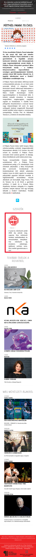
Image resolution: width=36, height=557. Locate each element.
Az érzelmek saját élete (12, 290)
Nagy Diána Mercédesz (10, 267)
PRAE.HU (10, 21)
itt (11, 193)
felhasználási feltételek (18, 538)
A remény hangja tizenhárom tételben (17, 351)
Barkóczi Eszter (8, 430)
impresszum (4, 538)
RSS (3, 536)
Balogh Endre (8, 298)
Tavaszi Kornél (8, 398)
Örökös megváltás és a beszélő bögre (17, 517)
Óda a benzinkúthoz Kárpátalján (15, 420)
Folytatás (13, 12)
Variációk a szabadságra (13, 453)
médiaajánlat (29, 536)
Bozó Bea (6, 356)
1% (5, 536)
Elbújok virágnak (10, 379)
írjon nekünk (20, 536)
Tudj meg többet (22, 12)
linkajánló (11, 536)
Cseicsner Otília (8, 494)
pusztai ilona (8, 328)
